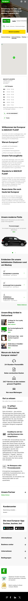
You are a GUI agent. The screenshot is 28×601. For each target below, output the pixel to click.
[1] (13, 253)
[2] (15, 253)
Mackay (24, 37)
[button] (14, 58)
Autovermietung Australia (16, 37)
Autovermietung (5, 37)
